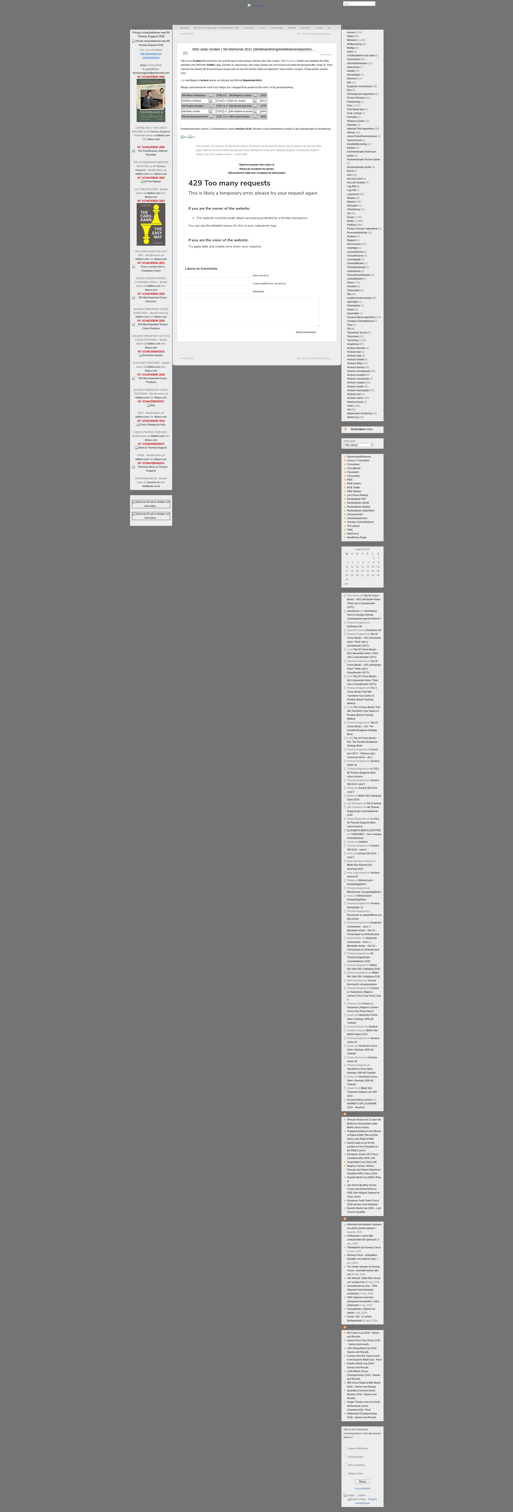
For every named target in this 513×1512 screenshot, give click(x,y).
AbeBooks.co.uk (151, 486)
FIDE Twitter (353, 487)
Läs (183, 80)
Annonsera (249, 27)
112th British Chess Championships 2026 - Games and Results (363, 1375)
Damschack (353, 59)
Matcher (351, 201)
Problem (351, 236)
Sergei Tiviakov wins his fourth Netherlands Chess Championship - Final (363, 1406)
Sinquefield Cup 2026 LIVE (362, 1162)
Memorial (290, 61)
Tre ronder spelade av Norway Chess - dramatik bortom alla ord (363, 1270)
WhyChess (353, 533)
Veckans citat (354, 355)
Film (349, 90)
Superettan (353, 313)
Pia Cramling (374, 803)
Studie (350, 309)
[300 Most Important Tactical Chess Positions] (151, 328)
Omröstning (353, 209)
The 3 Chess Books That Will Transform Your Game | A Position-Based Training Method (362, 696)
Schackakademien (357, 518)
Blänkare (352, 40)
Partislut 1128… (188, 33)
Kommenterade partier (359, 167)
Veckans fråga (355, 363)
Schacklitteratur (355, 263)
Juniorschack (354, 140)
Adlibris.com (163, 135)
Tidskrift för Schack (357, 332)
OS (348, 213)
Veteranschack (355, 402)
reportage (352, 247)
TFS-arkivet (353, 526)
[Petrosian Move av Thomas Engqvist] (151, 470)
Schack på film (355, 514)
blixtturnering (354, 44)
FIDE (349, 479)
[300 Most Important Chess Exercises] (151, 301)
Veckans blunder (356, 348)
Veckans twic (354, 394)
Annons (351, 32)
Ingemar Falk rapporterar (360, 128)
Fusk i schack (354, 113)
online (362, 429)
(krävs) (261, 275)
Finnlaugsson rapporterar (361, 94)
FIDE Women (354, 491)
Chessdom (353, 472)
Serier (350, 282)
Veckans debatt (355, 359)
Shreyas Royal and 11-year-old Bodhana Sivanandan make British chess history (364, 1123)
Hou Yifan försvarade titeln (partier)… (315, 33)
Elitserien (352, 78)
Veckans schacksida (358, 378)
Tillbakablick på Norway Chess (364, 1247)
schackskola (354, 271)
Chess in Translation (358, 460)
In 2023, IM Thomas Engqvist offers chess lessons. (363, 772)
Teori (349, 324)
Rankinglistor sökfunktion (361, 510)
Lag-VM (351, 190)
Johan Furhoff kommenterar (362, 136)
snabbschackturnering (359, 298)
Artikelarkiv (349, 441)
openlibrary (353, 611)
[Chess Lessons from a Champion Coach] (151, 270)
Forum (262, 27)
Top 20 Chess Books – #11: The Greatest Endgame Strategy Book (362, 742)
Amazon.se (153, 482)
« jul (345, 583)
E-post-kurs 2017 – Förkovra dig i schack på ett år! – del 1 (362, 753)
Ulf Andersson (356, 1456)
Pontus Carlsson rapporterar (362, 228)
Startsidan (184, 27)
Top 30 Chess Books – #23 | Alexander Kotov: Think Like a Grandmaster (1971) (362, 653)
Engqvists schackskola (359, 86)
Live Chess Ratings (357, 495)
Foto (349, 105)
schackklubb (354, 259)
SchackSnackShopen (359, 275)
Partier (350, 221)
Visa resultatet (362, 1488)
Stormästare (353, 305)
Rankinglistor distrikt (358, 502)
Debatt (350, 71)
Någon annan (355, 1473)
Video (350, 405)
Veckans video (355, 398)
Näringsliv (352, 205)
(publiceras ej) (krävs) (269, 283)
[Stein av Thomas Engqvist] (151, 447)
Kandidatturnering (357, 144)
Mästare (351, 198)
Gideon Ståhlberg (358, 1448)
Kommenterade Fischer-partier (363, 159)
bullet (350, 51)
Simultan (352, 286)
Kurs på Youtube (356, 182)
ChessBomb (354, 468)
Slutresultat (353, 290)
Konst (350, 171)
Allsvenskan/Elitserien (359, 456)
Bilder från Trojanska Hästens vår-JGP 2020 (362, 1092)
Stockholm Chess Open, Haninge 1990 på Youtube (362, 1019)
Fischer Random (356, 97)
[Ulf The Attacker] (151, 181)
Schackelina (354, 1218)
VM (349, 409)
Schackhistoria (355, 255)
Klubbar (351, 147)
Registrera (305, 27)
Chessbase (353, 464)
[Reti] (151, 405)
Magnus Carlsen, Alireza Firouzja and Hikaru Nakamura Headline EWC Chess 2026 (364, 1170)
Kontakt (319, 27)
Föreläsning (353, 101)
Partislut (351, 224)
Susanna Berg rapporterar (361, 317)
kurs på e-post (355, 178)
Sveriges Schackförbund (360, 321)
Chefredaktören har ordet (361, 55)
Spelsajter (352, 301)
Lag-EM (351, 186)
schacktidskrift (354, 278)
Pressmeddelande (357, 232)
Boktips (351, 47)
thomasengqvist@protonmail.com (151, 73)
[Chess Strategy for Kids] (151, 424)
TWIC (350, 529)
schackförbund (355, 251)
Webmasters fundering (359, 413)
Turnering (352, 340)
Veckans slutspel (356, 382)
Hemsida (352, 117)
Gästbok (363, 841)
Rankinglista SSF (356, 499)
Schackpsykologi (356, 267)
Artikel (350, 36)
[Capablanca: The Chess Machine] (151, 121)
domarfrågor (354, 74)
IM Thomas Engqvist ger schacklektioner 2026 (216, 27)
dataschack (353, 67)
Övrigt (350, 217)
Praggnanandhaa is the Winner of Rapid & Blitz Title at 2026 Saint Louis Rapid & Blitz (364, 1135)
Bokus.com (154, 139)
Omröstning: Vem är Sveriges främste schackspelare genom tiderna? (364, 615)
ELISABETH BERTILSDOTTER (364, 830)
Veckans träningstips (358, 390)
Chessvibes (353, 476)
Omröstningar (276, 27)
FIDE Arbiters (354, 483)
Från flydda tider (356, 109)
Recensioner (354, 244)
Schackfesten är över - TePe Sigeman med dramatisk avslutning (362, 1290)
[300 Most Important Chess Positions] (151, 382)
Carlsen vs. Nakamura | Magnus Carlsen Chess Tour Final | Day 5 (362, 1007)
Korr (349, 175)
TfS (349, 328)
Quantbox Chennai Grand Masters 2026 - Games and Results (362, 1394)
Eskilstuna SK (354, 626)
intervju (351, 132)
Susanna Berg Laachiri (359, 1099)
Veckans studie (355, 386)
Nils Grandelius (356, 1465)
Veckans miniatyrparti (358, 371)
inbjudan (352, 124)
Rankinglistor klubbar (358, 506)
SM (349, 294)
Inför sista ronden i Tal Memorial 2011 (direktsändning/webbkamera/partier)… (253, 49)
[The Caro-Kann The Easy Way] (151, 244)
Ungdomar (353, 344)
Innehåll (291, 27)
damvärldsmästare (357, 63)
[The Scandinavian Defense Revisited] (151, 154)
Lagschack (353, 194)
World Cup (353, 417)
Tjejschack (353, 336)
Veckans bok (354, 351)
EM (349, 82)
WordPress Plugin (357, 537)
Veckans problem (356, 375)
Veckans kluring (355, 367)
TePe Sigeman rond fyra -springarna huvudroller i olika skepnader (363, 1301)
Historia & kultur (355, 121)
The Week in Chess (358, 1327)
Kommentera (326, 54)
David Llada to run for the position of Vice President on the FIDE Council (362, 1146)
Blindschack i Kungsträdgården (364, 892)
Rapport (351, 240)
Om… (330, 27)
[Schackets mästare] (151, 355)
